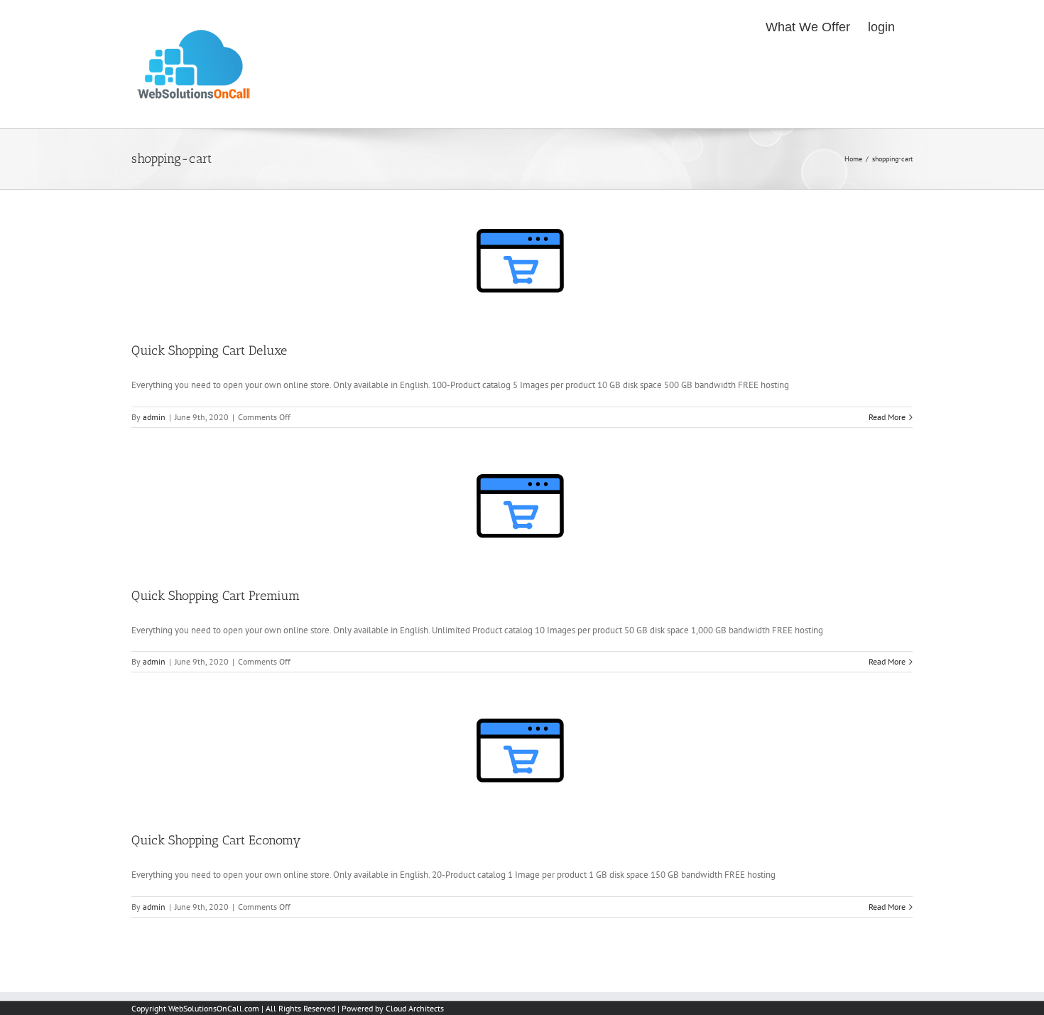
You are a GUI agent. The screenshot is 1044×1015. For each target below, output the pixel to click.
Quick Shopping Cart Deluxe (209, 350)
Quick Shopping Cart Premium (215, 595)
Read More (887, 417)
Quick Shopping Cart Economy (216, 840)
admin (154, 417)
